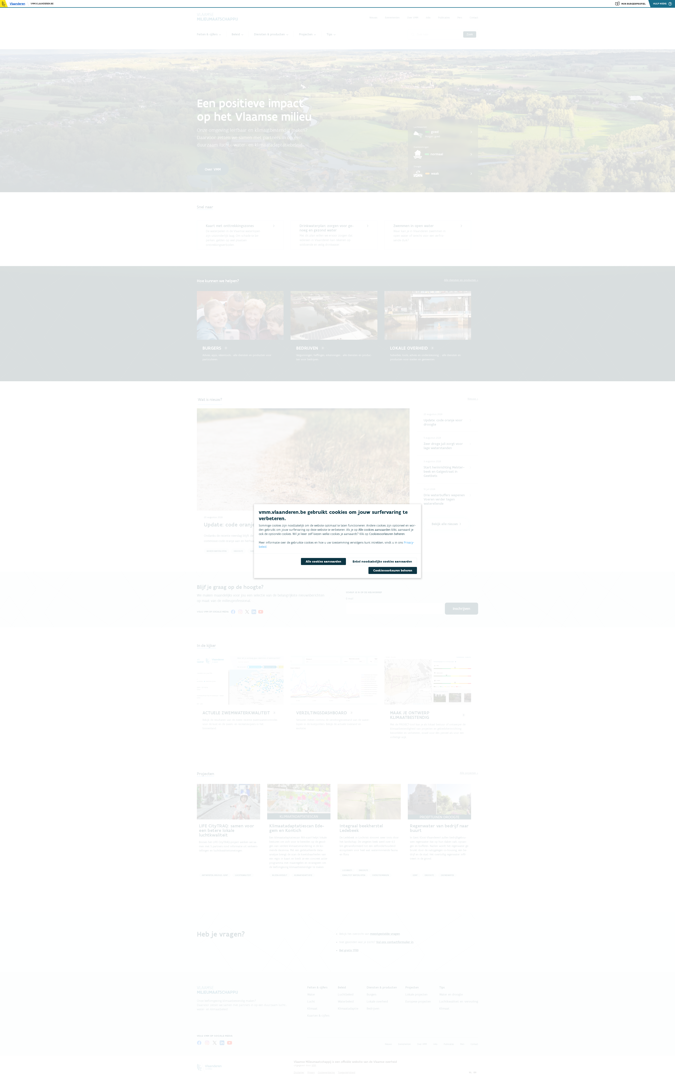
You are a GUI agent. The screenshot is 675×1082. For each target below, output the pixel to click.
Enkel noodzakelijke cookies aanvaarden (382, 561)
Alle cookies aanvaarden (323, 561)
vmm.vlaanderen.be (42, 3)
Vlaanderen (17, 3)
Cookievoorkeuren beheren (392, 570)
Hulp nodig (660, 3)
